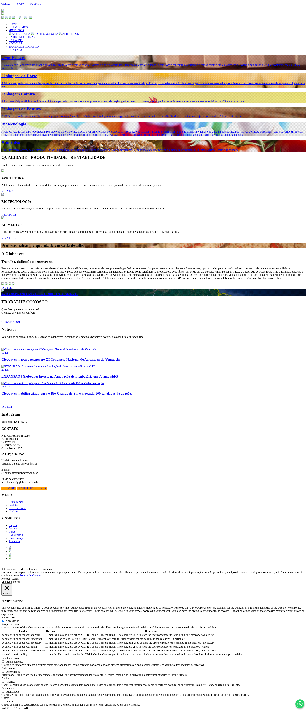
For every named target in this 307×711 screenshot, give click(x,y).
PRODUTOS (16, 30)
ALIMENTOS (70, 33)
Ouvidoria (35, 4)
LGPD (20, 4)
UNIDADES (16, 40)
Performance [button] (8, 668)
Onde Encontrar (17, 508)
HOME (13, 23)
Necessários (12, 620)
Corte (12, 531)
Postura (13, 528)
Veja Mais (7, 287)
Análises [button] (6, 678)
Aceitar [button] (15, 578)
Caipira (13, 525)
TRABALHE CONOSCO (24, 46)
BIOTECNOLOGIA (46, 33)
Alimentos (14, 541)
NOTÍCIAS (15, 43)
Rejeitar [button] (5, 578)
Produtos (13, 505)
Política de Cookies (30, 575)
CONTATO (15, 49)
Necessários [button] (8, 617)
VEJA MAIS (8, 191)
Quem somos (16, 501)
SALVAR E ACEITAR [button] (14, 707)
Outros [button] (5, 697)
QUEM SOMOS (18, 27)
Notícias (13, 511)
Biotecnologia (16, 538)
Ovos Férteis (16, 534)
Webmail (6, 4)
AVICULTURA (20, 33)
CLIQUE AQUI (10, 321)
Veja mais (6, 406)
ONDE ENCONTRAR (22, 37)
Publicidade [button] (8, 688)
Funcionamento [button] (10, 658)
